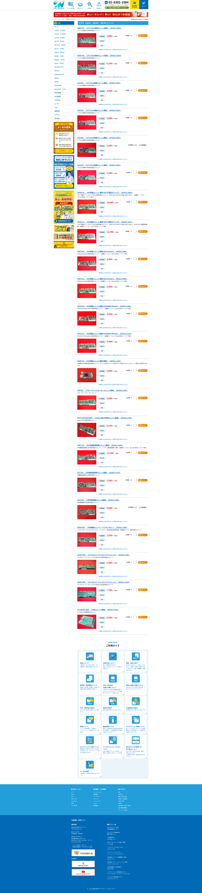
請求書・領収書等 (122, 799)
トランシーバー (97, 801)
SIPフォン (96, 799)
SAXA (72, 794)
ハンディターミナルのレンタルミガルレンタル (115, 848)
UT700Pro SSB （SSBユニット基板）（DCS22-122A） (98, 609)
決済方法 (120, 794)
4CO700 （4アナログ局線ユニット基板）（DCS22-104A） (99, 137)
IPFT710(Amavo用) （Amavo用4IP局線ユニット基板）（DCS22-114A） (105, 418)
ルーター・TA (97, 792)
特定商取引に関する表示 (124, 805)
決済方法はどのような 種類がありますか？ (64, 134)
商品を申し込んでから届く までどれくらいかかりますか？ (65, 139)
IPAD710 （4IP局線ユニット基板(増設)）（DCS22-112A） (99, 361)
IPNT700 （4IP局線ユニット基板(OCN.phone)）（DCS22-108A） (102, 251)
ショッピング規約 (122, 810)
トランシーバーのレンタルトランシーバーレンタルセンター (115, 853)
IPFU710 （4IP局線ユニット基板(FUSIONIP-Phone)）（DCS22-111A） (104, 333)
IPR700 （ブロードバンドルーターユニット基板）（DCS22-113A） (102, 390)
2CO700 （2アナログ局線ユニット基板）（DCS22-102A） (99, 83)
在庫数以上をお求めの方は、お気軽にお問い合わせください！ (113, 49)
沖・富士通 (74, 805)
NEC (72, 796)
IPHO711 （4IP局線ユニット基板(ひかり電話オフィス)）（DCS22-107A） (105, 222)
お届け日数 (121, 801)
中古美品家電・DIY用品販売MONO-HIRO (114, 868)
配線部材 (96, 794)
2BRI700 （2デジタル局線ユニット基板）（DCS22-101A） (99, 55)
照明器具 (96, 805)
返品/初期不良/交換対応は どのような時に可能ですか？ (66, 145)
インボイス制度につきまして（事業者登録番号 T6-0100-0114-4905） (82, 846)
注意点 (120, 803)
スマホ (95, 803)
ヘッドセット (97, 796)
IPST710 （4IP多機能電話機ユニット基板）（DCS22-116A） (100, 445)
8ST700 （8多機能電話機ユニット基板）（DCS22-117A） (99, 472)
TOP (55, 19)
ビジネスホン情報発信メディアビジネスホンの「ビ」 (115, 877)
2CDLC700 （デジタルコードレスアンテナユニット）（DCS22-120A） (103, 555)
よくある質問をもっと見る (64, 151)
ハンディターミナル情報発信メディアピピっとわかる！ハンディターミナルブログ (118, 872)
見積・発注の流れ (122, 796)
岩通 (72, 803)
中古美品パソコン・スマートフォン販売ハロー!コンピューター (117, 863)
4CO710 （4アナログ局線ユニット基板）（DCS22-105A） (99, 165)
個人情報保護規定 (122, 808)
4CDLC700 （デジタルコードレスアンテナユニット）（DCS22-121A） (103, 582)
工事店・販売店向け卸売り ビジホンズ (117, 7)
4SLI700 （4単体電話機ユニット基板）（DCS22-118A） (98, 500)
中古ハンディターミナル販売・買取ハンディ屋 (116, 843)
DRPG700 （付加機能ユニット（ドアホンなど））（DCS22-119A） (102, 527)
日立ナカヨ (74, 799)
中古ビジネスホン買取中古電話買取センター (112, 828)
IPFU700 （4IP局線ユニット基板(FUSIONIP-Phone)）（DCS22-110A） (104, 306)
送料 (119, 792)
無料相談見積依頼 (134, 6)
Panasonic (74, 801)
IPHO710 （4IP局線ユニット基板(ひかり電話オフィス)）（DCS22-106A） (105, 192)
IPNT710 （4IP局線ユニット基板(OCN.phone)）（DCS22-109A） (102, 279)
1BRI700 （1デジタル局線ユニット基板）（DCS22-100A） (99, 28)
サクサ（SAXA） (61, 19)
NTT (72, 792)
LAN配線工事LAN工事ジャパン (111, 838)
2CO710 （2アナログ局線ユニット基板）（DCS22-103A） (99, 110)
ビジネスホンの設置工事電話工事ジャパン (113, 833)
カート (144, 6)
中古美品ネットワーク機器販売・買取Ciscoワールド (116, 858)
